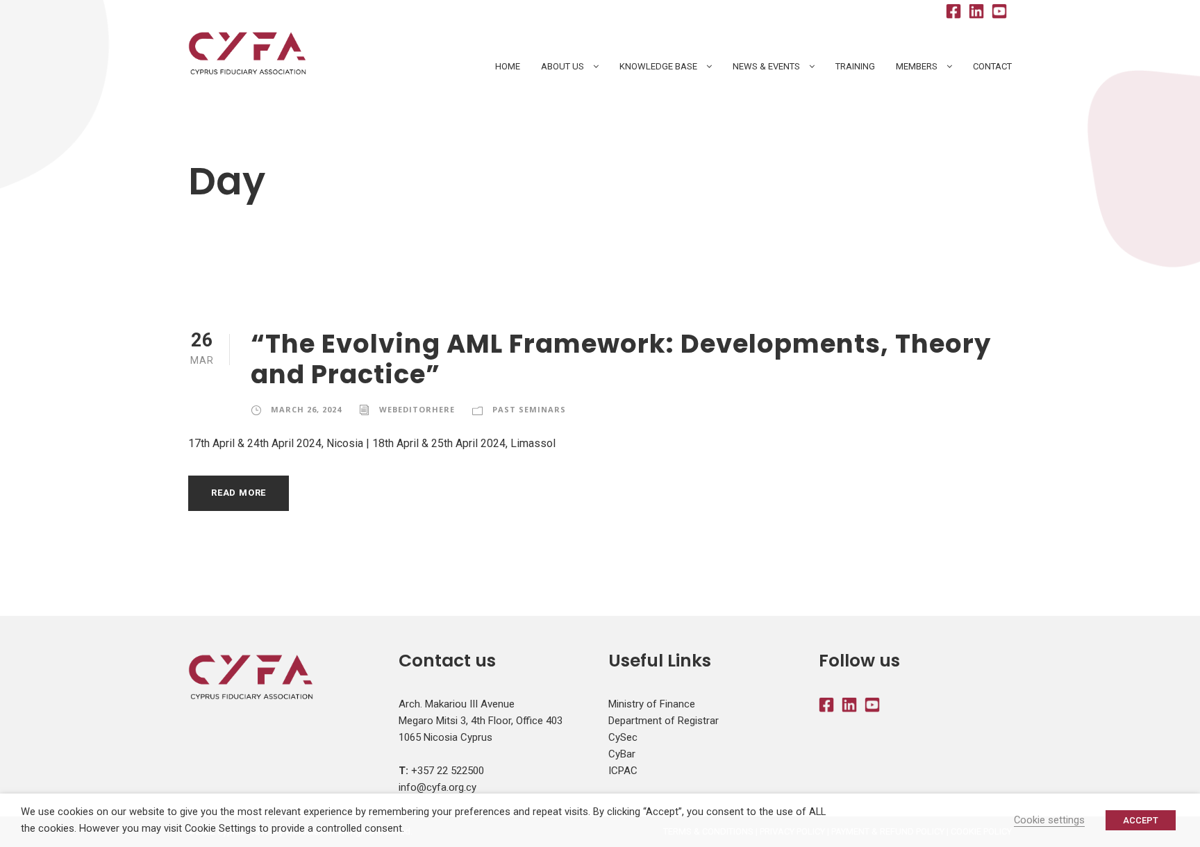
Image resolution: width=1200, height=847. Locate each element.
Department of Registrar (663, 720)
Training (855, 66)
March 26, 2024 (306, 409)
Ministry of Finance (651, 704)
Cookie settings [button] (1049, 820)
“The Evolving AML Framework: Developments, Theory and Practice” (621, 359)
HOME (507, 66)
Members (917, 66)
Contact (992, 66)
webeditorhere (417, 409)
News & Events (766, 66)
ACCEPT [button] (1140, 820)
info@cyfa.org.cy (437, 787)
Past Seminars (529, 409)
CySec (623, 737)
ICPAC (623, 770)
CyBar (621, 754)
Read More (238, 492)
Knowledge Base (658, 66)
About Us (562, 66)
